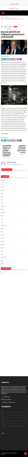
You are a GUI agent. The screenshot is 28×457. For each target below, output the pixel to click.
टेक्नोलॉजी (3, 212)
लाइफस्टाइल (3, 257)
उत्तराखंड (2, 190)
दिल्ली (2, 216)
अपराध (2, 184)
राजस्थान (2, 248)
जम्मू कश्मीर (3, 206)
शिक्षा (2, 260)
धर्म (1, 219)
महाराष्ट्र (2, 241)
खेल (2, 200)
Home (2, 17)
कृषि (2, 196)
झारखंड (2, 209)
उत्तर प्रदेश (3, 187)
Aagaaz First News (8, 26)
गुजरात (2, 203)
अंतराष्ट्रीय (3, 180)
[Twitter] (15, 2)
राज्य (2, 251)
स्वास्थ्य (2, 263)
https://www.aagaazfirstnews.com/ (15, 164)
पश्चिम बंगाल (3, 225)
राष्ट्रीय (15, 26)
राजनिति (2, 244)
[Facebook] (13, 2)
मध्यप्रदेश (2, 235)
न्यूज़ (2, 222)
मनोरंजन (2, 238)
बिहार (2, 232)
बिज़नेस (2, 228)
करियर (2, 193)
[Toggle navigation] (3, 13)
